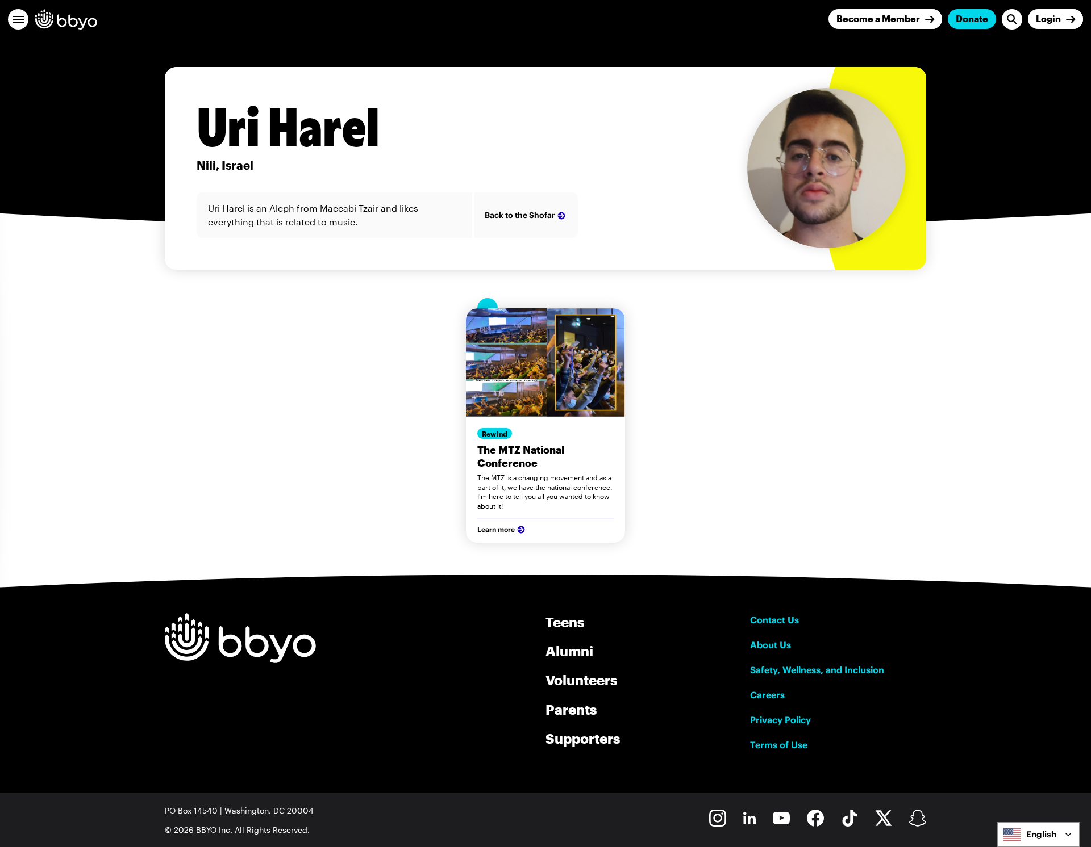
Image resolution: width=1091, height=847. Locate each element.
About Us (770, 645)
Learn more (496, 529)
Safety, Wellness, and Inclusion (817, 670)
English (1041, 834)
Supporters (583, 738)
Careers (767, 695)
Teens (565, 622)
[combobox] (1038, 834)
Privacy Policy (780, 720)
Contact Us (774, 620)
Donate (972, 18)
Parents (571, 709)
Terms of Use (778, 744)
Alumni (569, 651)
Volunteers (581, 680)
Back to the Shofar (520, 215)
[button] (18, 19)
